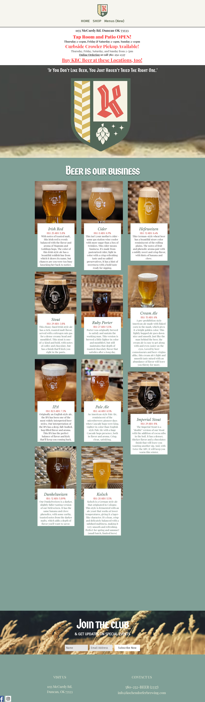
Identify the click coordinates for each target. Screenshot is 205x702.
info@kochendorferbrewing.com (142, 692)
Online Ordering (89, 55)
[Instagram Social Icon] (8, 699)
